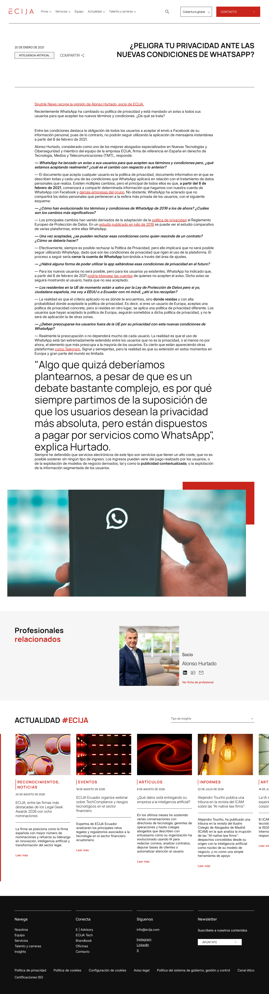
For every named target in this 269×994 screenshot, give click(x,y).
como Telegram (67, 349)
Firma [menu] (44, 11)
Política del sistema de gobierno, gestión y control (193, 970)
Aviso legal (142, 970)
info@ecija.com (148, 929)
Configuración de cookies (107, 970)
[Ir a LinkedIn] (185, 672)
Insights (20, 951)
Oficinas (82, 946)
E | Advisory (84, 929)
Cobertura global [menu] (194, 12)
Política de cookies (67, 970)
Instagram (144, 939)
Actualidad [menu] (95, 11)
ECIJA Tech (84, 935)
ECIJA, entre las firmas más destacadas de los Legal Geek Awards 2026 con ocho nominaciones (39, 809)
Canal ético (246, 970)
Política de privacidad (30, 970)
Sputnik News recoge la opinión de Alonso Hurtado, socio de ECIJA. (89, 104)
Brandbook (84, 940)
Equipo (20, 935)
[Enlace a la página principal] (21, 12)
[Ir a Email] (201, 672)
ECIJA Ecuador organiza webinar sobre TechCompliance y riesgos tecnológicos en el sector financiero (102, 804)
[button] (167, 12)
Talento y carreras (28, 946)
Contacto (82, 951)
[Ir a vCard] (193, 673)
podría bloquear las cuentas (110, 276)
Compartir (70, 55)
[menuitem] (79, 11)
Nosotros (21, 929)
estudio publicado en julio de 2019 (126, 224)
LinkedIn (143, 945)
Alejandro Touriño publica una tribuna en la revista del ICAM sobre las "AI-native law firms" (221, 801)
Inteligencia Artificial (34, 55)
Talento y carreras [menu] (121, 11)
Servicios (21, 940)
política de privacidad (169, 220)
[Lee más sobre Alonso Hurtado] (149, 656)
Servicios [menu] (61, 11)
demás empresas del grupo (101, 192)
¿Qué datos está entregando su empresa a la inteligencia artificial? (163, 799)
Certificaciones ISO (29, 977)
